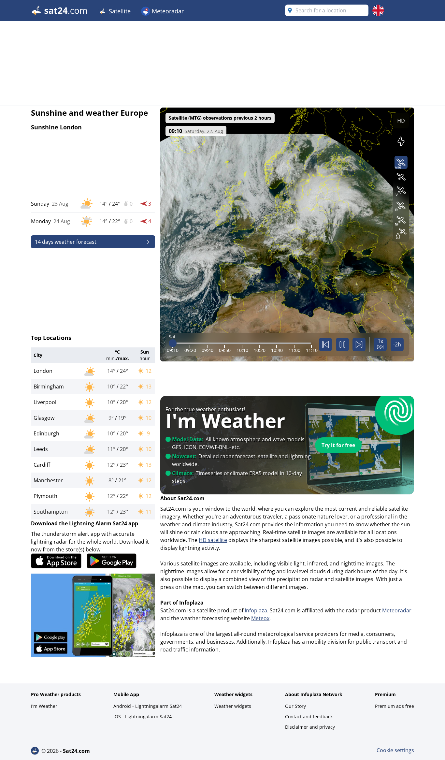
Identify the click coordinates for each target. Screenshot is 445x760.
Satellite (119, 11)
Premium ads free (394, 706)
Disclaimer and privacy (310, 727)
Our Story (295, 706)
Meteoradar (167, 11)
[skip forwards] (359, 344)
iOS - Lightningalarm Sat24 (142, 716)
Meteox (260, 618)
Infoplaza (256, 610)
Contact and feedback (309, 716)
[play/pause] (342, 344)
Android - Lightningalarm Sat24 (147, 706)
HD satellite (213, 540)
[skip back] (325, 344)
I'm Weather (44, 706)
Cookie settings (395, 750)
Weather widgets (232, 706)
